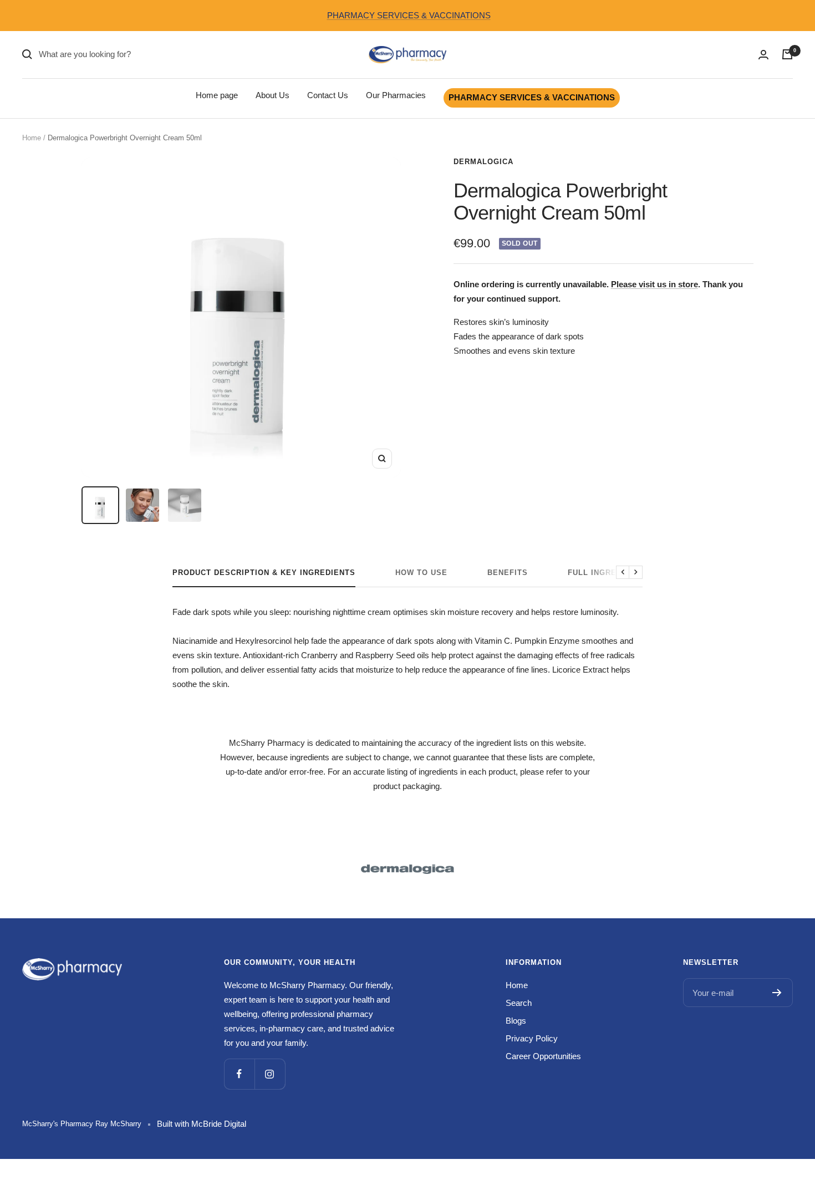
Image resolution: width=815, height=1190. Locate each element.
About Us (272, 95)
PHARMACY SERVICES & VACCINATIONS (409, 15)
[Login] (763, 54)
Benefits (507, 572)
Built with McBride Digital (201, 1123)
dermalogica (483, 161)
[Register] (777, 992)
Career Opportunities (543, 1056)
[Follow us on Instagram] (269, 1074)
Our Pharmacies (396, 95)
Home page (217, 95)
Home (31, 138)
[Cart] (787, 54)
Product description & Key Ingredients (263, 572)
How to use (421, 572)
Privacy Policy (532, 1038)
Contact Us (327, 95)
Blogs (516, 1020)
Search (519, 1003)
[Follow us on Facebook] (239, 1074)
